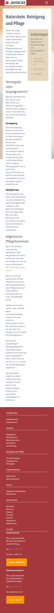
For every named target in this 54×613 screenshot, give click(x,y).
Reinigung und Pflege (15, 452)
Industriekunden (13, 470)
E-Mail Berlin (15, 600)
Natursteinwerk (12, 479)
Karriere (9, 518)
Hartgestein (11, 434)
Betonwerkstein (13, 440)
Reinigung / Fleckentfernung (39, 61)
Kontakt (9, 515)
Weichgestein (11, 437)
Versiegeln (38, 74)
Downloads (11, 494)
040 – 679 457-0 (15, 549)
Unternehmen (11, 500)
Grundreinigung (13, 458)
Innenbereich (11, 422)
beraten (16, 362)
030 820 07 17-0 (15, 587)
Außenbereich (12, 419)
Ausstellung (11, 446)
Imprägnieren (39, 69)
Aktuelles (10, 506)
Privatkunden (11, 413)
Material (9, 428)
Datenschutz (11, 523)
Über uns (10, 509)
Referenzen (11, 476)
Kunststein (10, 443)
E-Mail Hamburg (17, 562)
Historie (9, 512)
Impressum (11, 521)
